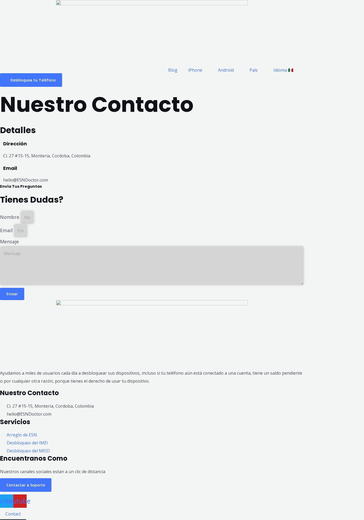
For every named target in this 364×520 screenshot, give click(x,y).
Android (226, 70)
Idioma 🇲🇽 (283, 70)
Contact (13, 514)
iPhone (195, 70)
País (253, 70)
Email (7, 230)
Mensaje (9, 241)
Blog (172, 70)
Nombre (10, 217)
